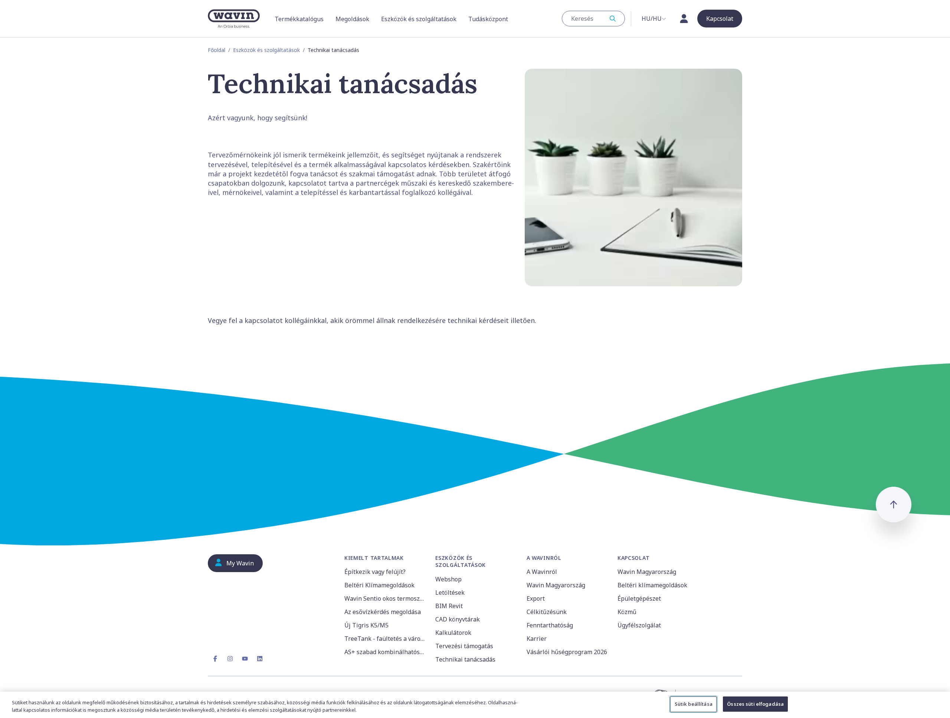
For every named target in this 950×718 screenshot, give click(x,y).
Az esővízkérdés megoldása (382, 612)
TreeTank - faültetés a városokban (385, 638)
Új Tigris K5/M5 (366, 625)
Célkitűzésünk (547, 612)
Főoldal (216, 49)
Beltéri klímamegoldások (652, 585)
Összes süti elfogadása (755, 704)
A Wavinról (542, 572)
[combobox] (593, 18)
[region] (475, 705)
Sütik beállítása (693, 704)
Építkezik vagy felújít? (375, 572)
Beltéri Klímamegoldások (379, 585)
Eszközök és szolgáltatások (266, 49)
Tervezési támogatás (464, 646)
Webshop (448, 579)
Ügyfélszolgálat (639, 625)
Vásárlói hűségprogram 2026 (567, 652)
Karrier (537, 638)
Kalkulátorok (453, 633)
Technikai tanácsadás (465, 659)
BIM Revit (449, 606)
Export (536, 598)
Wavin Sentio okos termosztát (385, 598)
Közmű (627, 612)
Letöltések (450, 592)
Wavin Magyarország (556, 585)
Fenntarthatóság (550, 625)
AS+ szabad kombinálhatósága (385, 652)
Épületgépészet (639, 598)
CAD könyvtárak (457, 619)
